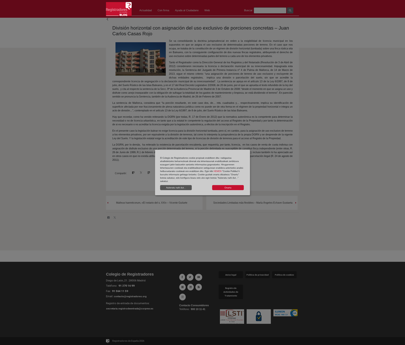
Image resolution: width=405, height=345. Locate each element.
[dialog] (202, 172)
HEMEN (217, 171)
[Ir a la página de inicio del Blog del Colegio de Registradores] (119, 8)
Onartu (227, 187)
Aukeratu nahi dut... (176, 187)
